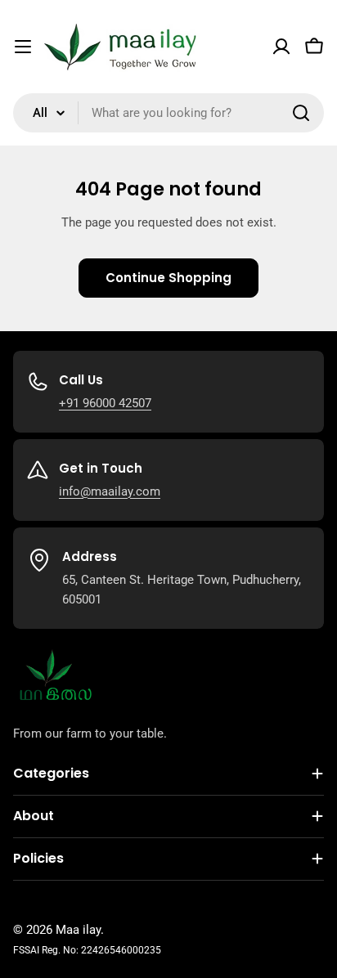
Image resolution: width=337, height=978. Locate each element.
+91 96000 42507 (105, 403)
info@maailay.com (109, 491)
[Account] (281, 46)
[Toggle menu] (23, 46)
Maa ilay (78, 929)
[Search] (301, 113)
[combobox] (168, 112)
